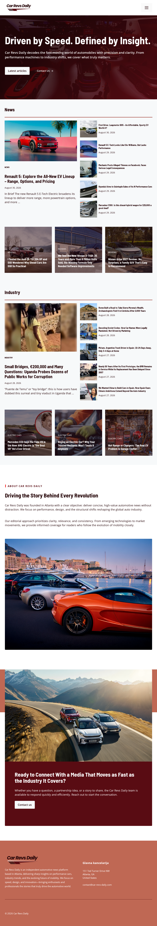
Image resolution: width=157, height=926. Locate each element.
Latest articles (17, 71)
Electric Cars (14, 435)
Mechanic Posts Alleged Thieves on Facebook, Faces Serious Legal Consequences (122, 166)
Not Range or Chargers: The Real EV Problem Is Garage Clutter (128, 447)
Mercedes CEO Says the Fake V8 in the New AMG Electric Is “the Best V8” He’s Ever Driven (27, 445)
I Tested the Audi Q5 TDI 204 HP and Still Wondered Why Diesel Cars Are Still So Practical (27, 262)
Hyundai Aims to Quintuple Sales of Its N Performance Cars (125, 186)
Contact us (25, 805)
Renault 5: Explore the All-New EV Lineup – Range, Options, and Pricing (40, 179)
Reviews (12, 252)
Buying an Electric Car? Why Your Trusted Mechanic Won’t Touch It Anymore (76, 445)
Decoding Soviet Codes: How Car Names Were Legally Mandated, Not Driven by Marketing (123, 329)
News (7, 167)
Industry (9, 357)
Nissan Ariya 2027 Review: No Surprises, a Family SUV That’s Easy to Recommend (127, 262)
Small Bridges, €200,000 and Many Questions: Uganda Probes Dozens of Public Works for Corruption (36, 371)
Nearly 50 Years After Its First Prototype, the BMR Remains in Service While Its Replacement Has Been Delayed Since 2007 (125, 369)
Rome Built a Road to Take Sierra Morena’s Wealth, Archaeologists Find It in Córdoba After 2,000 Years (122, 309)
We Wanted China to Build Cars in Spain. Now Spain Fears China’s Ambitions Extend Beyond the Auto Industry (124, 389)
